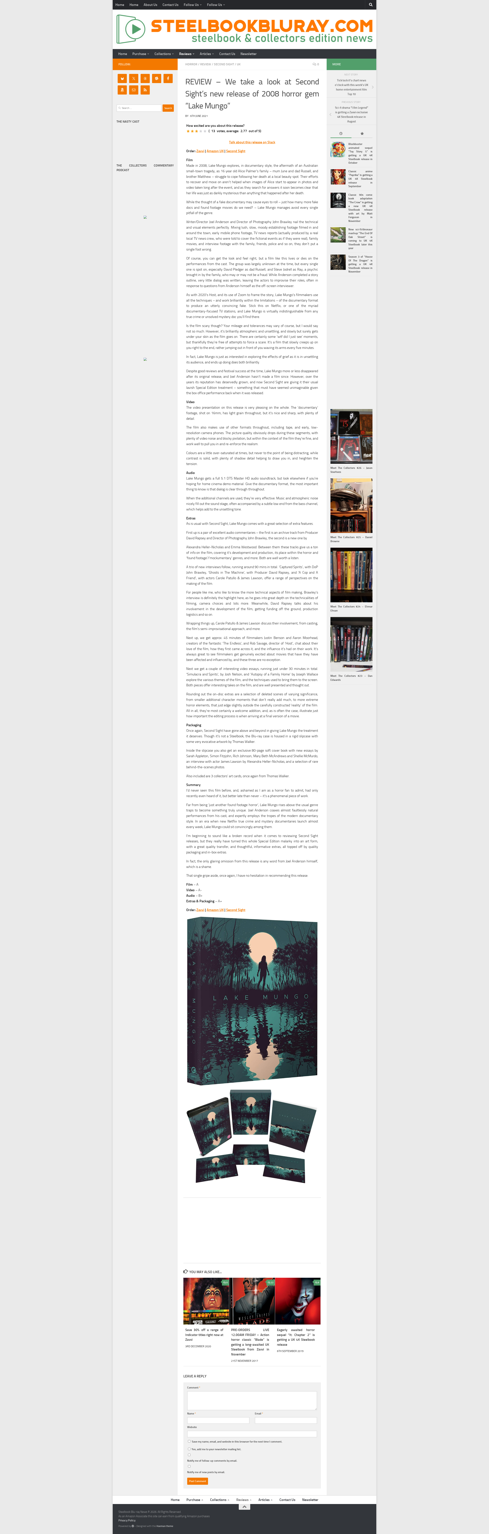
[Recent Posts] (340, 134)
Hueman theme (164, 1526)
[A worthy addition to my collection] (201, 131)
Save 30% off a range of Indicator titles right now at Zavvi (204, 1335)
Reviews (185, 54)
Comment (193, 1387)
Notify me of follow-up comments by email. (212, 1460)
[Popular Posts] (361, 134)
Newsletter (248, 54)
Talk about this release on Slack (252, 142)
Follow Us (191, 5)
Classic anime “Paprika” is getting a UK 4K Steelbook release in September (360, 179)
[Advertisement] (252, 1230)
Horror (191, 64)
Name (191, 1413)
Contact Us (170, 5)
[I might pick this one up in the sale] (192, 131)
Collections (163, 54)
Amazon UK (215, 151)
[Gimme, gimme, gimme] (205, 131)
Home (119, 5)
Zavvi (200, 151)
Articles (205, 54)
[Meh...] (188, 131)
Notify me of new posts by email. (206, 1472)
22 (272, 1282)
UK (238, 64)
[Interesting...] (196, 131)
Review (205, 64)
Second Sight (224, 64)
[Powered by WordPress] (133, 1526)
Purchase (139, 54)
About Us (150, 5)
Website (192, 1427)
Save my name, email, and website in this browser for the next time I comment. (237, 1441)
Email (259, 1413)
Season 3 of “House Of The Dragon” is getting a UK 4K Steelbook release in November (360, 264)
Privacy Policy (126, 1520)
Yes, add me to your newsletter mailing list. (216, 1449)
